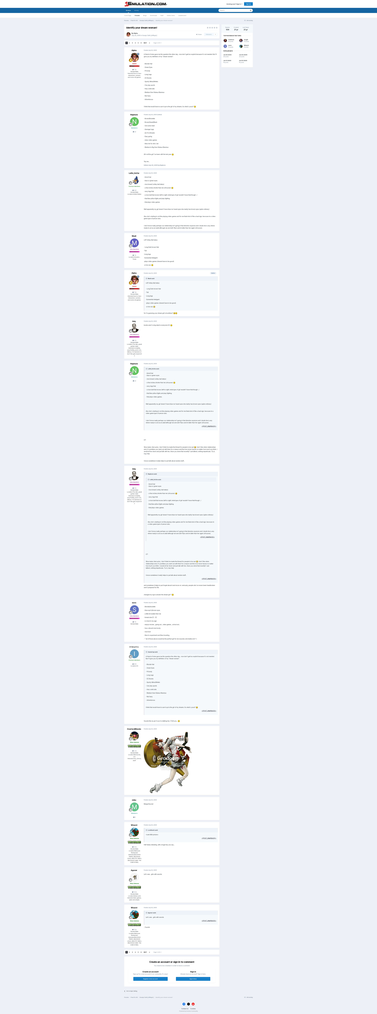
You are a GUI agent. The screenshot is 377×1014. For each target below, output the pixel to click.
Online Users (171, 15)
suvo (134, 603)
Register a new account (150, 979)
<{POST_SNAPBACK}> (209, 426)
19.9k (135, 892)
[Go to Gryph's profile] (241, 40)
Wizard (134, 825)
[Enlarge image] (195, 106)
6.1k (135, 340)
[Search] (250, 10)
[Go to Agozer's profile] (134, 877)
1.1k (135, 255)
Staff (162, 15)
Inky (134, 321)
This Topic (243, 10)
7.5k (135, 69)
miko (134, 800)
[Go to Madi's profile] (134, 242)
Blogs (145, 15)
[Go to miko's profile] (134, 807)
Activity (136, 10)
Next (145, 43)
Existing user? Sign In (234, 4)
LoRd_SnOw (134, 173)
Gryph (246, 39)
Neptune (134, 115)
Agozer (134, 870)
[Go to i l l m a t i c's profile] (134, 653)
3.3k (135, 751)
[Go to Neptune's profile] (134, 121)
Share (199, 34)
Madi (134, 236)
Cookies (193, 1008)
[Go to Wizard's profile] (134, 832)
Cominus (231, 39)
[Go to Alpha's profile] (128, 34)
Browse (128, 10)
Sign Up (248, 4)
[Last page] (149, 43)
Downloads (153, 15)
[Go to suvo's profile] (134, 609)
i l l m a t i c (134, 647)
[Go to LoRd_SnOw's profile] (134, 180)
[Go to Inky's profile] (134, 328)
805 (135, 664)
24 (135, 132)
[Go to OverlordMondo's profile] (134, 735)
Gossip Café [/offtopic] (149, 35)
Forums (137, 15)
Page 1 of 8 (157, 43)
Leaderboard (182, 15)
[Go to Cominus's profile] (225, 40)
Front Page (127, 15)
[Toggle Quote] (147, 278)
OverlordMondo (134, 729)
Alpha (136, 33)
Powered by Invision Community (188, 1011)
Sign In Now (193, 979)
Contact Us (184, 1008)
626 (135, 190)
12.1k (135, 847)
